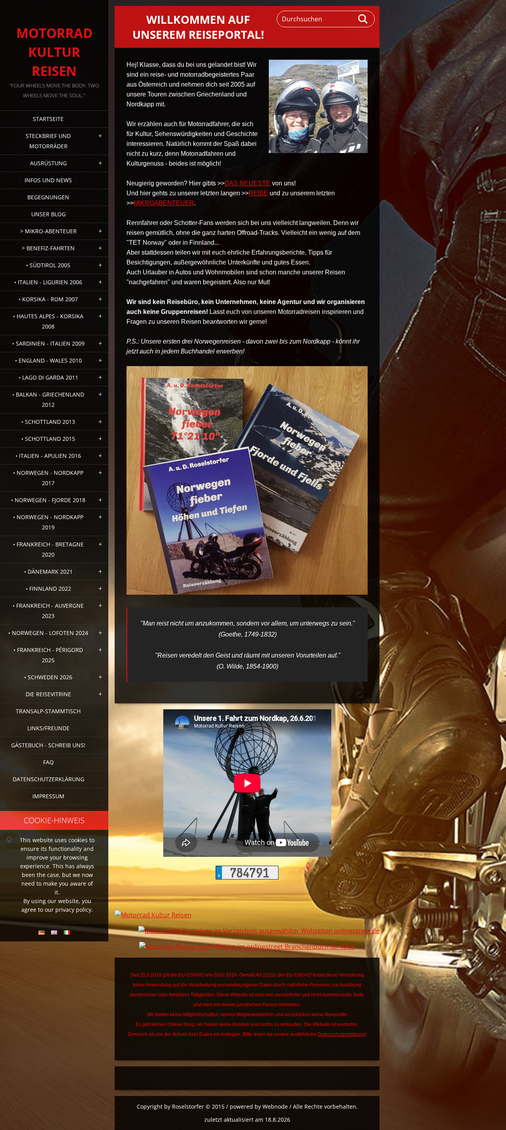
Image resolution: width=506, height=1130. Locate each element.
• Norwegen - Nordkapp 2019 (48, 522)
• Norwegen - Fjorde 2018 (48, 500)
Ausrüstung (48, 163)
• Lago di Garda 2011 (48, 377)
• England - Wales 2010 (48, 360)
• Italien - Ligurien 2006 (48, 282)
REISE (258, 193)
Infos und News (48, 180)
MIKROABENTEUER (164, 203)
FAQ (48, 762)
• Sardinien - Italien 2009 (48, 343)
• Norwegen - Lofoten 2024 (48, 633)
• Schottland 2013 (48, 421)
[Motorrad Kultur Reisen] (153, 915)
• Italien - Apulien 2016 (48, 455)
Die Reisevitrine (48, 694)
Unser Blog (48, 214)
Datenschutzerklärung (48, 779)
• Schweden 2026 (48, 677)
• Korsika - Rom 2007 (48, 299)
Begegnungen (48, 197)
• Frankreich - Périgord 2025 (48, 655)
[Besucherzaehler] (247, 877)
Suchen (363, 19)
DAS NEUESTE (247, 183)
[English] (54, 932)
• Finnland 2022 (48, 588)
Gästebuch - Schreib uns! (48, 745)
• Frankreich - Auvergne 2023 (48, 611)
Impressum (48, 796)
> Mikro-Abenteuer (48, 231)
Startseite (48, 119)
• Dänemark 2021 (48, 571)
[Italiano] (67, 932)
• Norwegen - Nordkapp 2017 (48, 478)
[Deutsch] (41, 932)
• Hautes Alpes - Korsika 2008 (48, 321)
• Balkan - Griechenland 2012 (48, 399)
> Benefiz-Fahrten (48, 248)
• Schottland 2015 (48, 438)
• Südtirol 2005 (48, 265)
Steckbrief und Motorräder (48, 141)
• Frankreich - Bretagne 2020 (48, 549)
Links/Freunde (48, 728)
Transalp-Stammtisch (48, 711)
